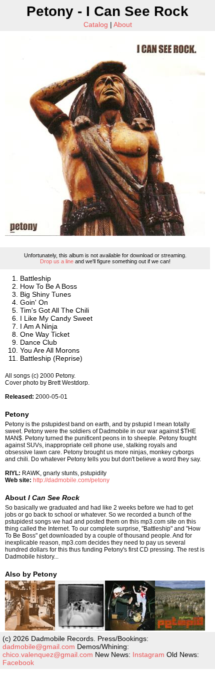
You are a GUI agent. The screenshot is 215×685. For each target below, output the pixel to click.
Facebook (18, 663)
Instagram (148, 655)
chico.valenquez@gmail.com (47, 655)
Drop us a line (57, 261)
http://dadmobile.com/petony (71, 480)
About (123, 24)
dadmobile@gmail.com (38, 647)
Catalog (96, 24)
